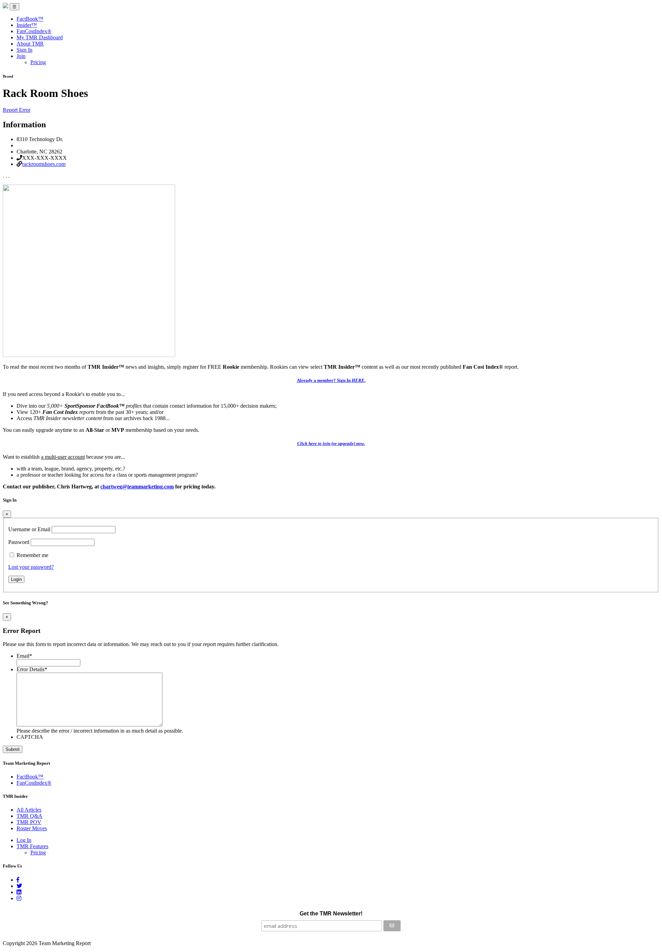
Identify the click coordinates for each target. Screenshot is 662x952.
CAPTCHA (30, 737)
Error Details (32, 669)
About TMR (30, 44)
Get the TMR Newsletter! (331, 913)
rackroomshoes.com (44, 164)
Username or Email (29, 529)
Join (21, 56)
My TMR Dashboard (40, 37)
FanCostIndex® (34, 31)
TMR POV (29, 822)
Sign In (24, 50)
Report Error (16, 110)
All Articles (29, 810)
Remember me (32, 555)
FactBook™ (30, 19)
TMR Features (32, 846)
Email (24, 656)
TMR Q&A (29, 816)
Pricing (38, 62)
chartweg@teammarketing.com (137, 486)
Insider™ (27, 25)
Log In (24, 840)
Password (18, 542)
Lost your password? (31, 567)
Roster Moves (32, 828)
